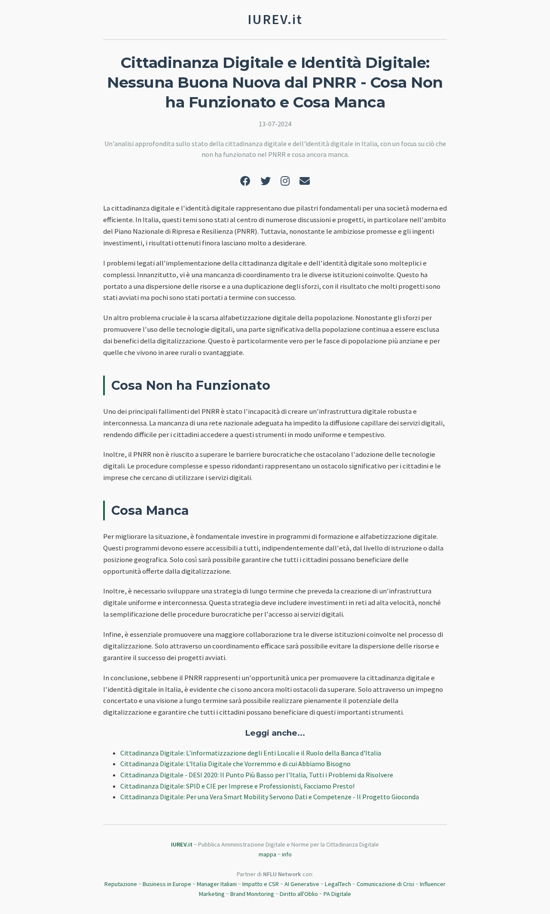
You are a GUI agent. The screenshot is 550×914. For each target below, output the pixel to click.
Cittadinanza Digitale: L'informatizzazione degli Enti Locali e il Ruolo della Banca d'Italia (250, 753)
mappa (267, 854)
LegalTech (338, 884)
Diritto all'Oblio (299, 894)
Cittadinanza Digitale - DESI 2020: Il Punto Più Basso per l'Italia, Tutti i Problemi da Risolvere (256, 774)
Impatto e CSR (260, 884)
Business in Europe (167, 884)
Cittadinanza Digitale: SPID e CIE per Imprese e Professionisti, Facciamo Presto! (237, 786)
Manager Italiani (217, 884)
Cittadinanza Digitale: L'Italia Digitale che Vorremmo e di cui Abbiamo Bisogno (235, 763)
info (287, 854)
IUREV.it (181, 844)
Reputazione (120, 884)
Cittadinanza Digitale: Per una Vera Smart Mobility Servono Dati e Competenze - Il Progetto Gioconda (269, 796)
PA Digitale (337, 894)
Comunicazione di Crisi (385, 884)
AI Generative (301, 884)
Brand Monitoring (252, 894)
